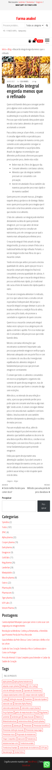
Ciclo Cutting (32, 686)
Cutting (5, 699)
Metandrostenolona (9, 721)
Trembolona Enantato (10, 747)
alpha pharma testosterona (23, 681)
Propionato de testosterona (26, 734)
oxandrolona (7, 725)
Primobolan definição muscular (13, 730)
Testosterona (31, 738)
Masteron (39, 716)
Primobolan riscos (9, 734)
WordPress (32, 761)
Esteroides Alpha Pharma (23, 703)
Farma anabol (26, 18)
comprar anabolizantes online (13, 694)
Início (4, 49)
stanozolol (21, 738)
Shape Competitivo (9, 738)
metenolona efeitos (25, 721)
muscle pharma (39, 721)
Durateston (28, 699)
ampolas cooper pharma (11, 686)
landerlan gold (17, 716)
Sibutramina (30, 2)
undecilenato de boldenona (29, 747)
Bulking (23, 686)
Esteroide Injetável (40, 699)
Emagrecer (39, 2)
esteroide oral (7, 703)
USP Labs (44, 747)
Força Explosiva (8, 712)
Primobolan (27, 725)
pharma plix (17, 725)
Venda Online (19, 752)
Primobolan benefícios (41, 725)
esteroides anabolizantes (11, 708)
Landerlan (22, 2)
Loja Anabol (24, 81)
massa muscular (29, 716)
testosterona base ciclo (10, 743)
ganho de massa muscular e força (26, 712)
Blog (9, 49)
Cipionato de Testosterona (32, 690)
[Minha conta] (29, 41)
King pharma (43, 712)
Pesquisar (6, 497)
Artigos (16, 481)
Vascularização (7, 752)
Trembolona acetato (26, 743)
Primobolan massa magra (34, 730)
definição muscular (16, 699)
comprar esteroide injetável (34, 694)
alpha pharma (7, 681)
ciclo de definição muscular (12, 690)
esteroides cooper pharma (30, 708)
